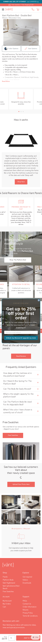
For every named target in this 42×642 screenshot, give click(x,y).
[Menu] (4, 9)
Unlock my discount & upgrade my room (21, 338)
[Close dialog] (39, 300)
